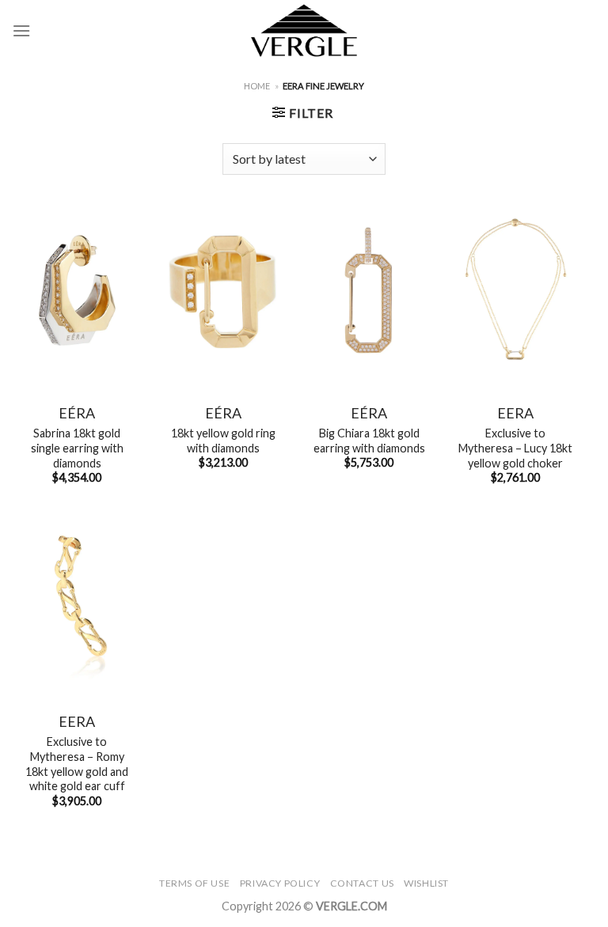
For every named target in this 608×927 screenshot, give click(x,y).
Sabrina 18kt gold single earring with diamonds (77, 447)
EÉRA (77, 413)
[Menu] (21, 30)
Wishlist (426, 883)
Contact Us (362, 883)
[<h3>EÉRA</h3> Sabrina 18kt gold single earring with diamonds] (77, 290)
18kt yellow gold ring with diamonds (223, 440)
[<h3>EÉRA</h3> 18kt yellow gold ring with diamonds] (223, 290)
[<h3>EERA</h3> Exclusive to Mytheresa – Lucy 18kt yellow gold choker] (515, 290)
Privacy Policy (280, 883)
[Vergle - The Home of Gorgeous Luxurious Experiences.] (304, 30)
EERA (515, 413)
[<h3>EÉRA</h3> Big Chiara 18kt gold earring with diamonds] (369, 290)
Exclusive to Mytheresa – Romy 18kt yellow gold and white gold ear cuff (76, 764)
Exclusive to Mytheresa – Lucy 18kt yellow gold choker (515, 447)
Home (257, 86)
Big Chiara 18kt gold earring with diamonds (369, 440)
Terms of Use (194, 883)
